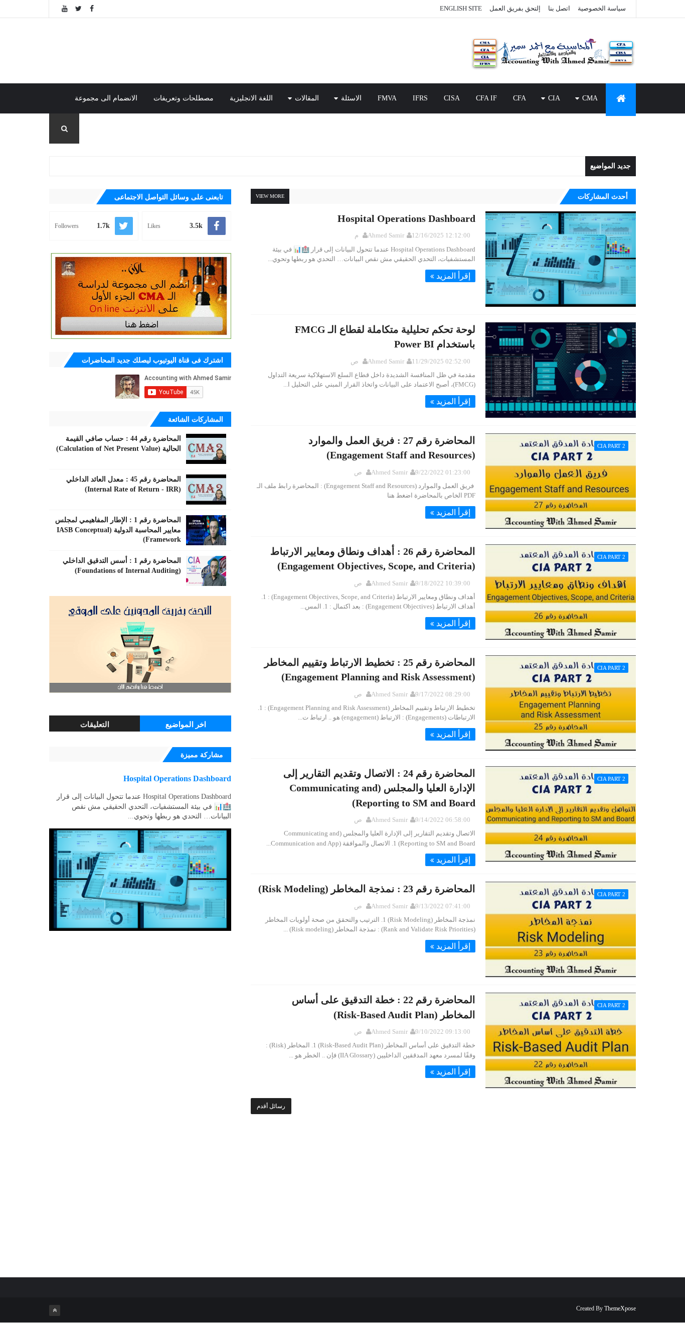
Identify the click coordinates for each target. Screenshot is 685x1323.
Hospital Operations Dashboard (406, 218)
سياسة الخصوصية (602, 8)
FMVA (387, 98)
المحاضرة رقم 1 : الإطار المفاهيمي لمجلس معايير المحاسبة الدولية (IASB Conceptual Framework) (118, 529)
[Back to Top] (54, 1310)
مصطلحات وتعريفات (183, 98)
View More (270, 196)
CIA (554, 98)
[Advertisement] (231, 50)
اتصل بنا (559, 8)
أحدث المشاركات (603, 196)
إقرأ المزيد (453, 276)
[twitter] (78, 9)
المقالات (307, 98)
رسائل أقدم (271, 1106)
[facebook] (91, 9)
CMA (590, 98)
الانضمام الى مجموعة (106, 98)
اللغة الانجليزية (251, 98)
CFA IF (486, 98)
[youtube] (64, 9)
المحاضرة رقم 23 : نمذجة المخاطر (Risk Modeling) (366, 888)
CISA (452, 98)
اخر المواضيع (185, 724)
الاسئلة (351, 98)
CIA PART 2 (611, 446)
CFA (519, 98)
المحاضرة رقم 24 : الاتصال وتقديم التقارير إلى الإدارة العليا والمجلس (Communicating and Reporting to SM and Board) (379, 788)
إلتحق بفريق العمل (515, 8)
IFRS (420, 98)
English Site (461, 8)
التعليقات (94, 724)
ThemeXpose (620, 1308)
